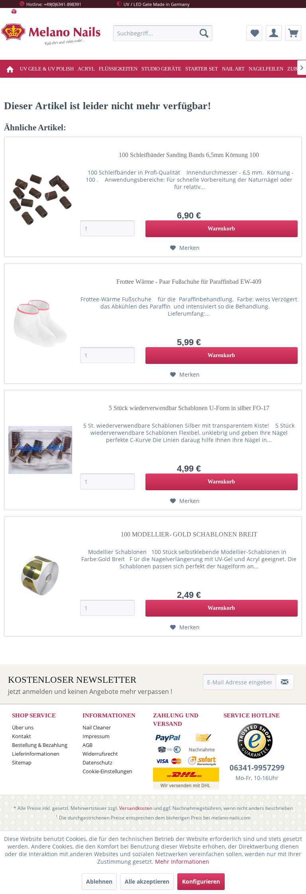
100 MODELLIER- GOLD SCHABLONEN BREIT (189, 534)
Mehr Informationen (182, 861)
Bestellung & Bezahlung (39, 745)
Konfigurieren (201, 881)
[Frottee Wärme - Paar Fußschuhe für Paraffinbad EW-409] (40, 323)
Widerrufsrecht (100, 753)
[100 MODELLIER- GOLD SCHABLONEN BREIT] (40, 576)
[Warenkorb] (293, 33)
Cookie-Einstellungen (107, 771)
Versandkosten (135, 808)
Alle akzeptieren (147, 881)
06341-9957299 (257, 767)
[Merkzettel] (254, 33)
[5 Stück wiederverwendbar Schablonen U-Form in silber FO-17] (40, 450)
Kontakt (21, 736)
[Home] (11, 69)
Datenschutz (97, 762)
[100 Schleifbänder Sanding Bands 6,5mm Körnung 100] (40, 197)
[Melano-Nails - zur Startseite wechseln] (52, 37)
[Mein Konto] (274, 33)
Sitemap (21, 762)
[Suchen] (204, 33)
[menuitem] (163, 33)
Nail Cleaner (96, 727)
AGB (87, 745)
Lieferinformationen (35, 753)
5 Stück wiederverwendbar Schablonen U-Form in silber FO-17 (189, 408)
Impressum (96, 736)
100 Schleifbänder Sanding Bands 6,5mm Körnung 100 (189, 154)
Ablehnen (99, 881)
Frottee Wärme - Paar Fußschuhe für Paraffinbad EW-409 (188, 281)
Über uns (22, 727)
